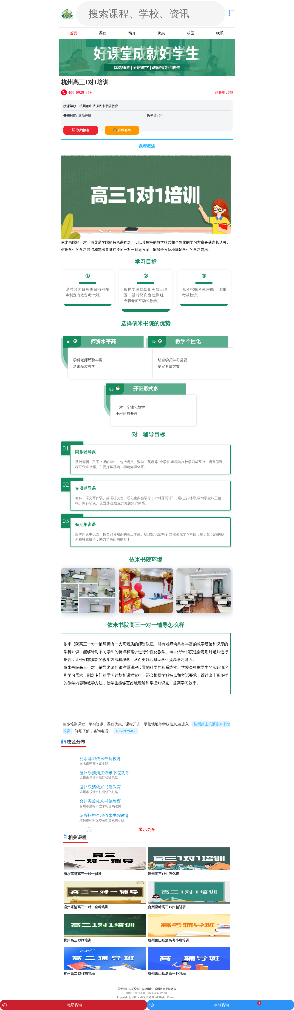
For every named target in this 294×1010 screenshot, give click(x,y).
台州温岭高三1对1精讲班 (167, 907)
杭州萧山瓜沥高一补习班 (167, 973)
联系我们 (135, 989)
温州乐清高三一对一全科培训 (86, 907)
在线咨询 (124, 130)
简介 (132, 33)
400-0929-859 (126, 731)
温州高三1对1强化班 (163, 874)
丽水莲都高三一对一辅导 (83, 874)
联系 (219, 33)
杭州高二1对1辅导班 (79, 973)
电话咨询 (74, 1005)
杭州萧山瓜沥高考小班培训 (168, 940)
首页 (73, 33)
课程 (102, 33)
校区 (190, 33)
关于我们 (123, 989)
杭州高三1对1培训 (77, 940)
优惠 (161, 33)
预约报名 (82, 130)
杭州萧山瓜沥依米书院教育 (98, 106)
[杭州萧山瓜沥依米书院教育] (67, 13)
